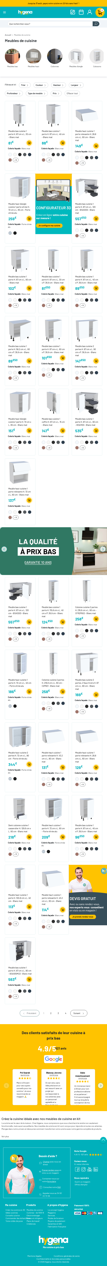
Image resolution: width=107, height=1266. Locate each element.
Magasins (52, 1212)
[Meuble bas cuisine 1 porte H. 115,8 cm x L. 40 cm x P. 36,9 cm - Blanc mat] (53, 591)
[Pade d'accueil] (25, 12)
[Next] (103, 549)
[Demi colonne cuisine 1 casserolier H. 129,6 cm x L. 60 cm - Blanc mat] (20, 809)
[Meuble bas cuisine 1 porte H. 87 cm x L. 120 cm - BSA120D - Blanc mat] (20, 591)
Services (51, 1215)
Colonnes (55, 66)
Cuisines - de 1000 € (35, 1212)
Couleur (39, 85)
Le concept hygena (56, 1210)
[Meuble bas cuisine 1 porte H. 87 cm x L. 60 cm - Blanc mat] (20, 260)
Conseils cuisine (13, 1215)
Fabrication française (57, 1226)
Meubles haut (33, 66)
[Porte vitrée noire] (15, 233)
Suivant (76, 1013)
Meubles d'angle (76, 66)
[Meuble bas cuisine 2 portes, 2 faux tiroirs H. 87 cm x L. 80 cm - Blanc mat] (87, 663)
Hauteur (57, 85)
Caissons (97, 66)
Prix (55, 93)
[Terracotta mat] (10, 160)
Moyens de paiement (56, 1221)
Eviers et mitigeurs (35, 1218)
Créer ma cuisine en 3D (15, 1210)
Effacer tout (72, 93)
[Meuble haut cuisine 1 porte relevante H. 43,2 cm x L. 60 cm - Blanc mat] (53, 879)
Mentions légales (34, 1256)
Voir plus (5, 1136)
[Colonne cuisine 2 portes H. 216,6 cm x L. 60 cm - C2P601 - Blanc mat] (53, 663)
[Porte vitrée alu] (10, 233)
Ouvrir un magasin (82, 1182)
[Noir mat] (20, 154)
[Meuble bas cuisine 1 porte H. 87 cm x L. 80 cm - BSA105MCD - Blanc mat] (20, 951)
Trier (23, 85)
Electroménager (33, 1215)
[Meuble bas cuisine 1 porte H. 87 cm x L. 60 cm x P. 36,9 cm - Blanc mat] (53, 330)
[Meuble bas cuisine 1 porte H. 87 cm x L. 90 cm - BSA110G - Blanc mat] (87, 402)
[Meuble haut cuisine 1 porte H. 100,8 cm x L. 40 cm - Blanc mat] (20, 879)
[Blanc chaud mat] (15, 154)
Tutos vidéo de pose (14, 1221)
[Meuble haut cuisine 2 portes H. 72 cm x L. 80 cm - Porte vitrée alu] (20, 736)
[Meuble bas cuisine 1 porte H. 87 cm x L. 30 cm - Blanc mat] (20, 115)
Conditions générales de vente (67, 1256)
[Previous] (4, 549)
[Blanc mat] (10, 154)
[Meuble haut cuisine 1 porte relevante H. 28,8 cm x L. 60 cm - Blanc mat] (87, 115)
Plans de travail (33, 1221)
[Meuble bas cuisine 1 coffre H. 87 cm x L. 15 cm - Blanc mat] (53, 402)
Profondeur (12, 93)
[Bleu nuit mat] (29, 154)
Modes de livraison (56, 1218)
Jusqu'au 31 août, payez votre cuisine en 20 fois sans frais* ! (53, 3)
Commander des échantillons (18, 1218)
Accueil (8, 35)
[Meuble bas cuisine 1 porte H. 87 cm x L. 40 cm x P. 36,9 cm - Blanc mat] (87, 260)
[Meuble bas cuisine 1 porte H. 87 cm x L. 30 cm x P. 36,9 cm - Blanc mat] (53, 260)
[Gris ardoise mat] (25, 154)
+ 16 (15, 160)
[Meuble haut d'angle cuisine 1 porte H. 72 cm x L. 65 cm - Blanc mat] (20, 402)
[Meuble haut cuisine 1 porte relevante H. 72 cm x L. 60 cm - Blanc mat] (20, 472)
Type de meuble (35, 93)
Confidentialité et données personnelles (53, 1259)
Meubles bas (12, 66)
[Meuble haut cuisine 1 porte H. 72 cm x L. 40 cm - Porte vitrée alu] (20, 663)
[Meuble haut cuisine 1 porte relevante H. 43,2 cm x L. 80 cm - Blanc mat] (53, 736)
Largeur (75, 85)
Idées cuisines (12, 1212)
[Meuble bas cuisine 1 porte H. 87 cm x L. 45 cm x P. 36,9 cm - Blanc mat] (87, 809)
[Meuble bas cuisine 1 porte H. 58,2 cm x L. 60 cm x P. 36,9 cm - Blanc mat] (20, 330)
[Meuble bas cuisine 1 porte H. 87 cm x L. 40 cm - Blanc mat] (53, 115)
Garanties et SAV (55, 1224)
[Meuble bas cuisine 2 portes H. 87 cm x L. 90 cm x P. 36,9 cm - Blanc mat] (87, 330)
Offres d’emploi (81, 1184)
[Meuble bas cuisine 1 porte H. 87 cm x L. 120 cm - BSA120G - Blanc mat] (87, 187)
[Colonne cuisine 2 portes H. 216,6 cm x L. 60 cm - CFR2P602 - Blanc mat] (87, 591)
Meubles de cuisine (35, 1210)
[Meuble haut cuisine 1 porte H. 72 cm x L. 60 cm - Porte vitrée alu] (53, 809)
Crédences (31, 1224)
